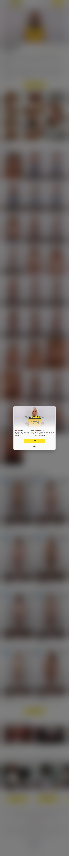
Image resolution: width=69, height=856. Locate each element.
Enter (35, 441)
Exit (34, 446)
